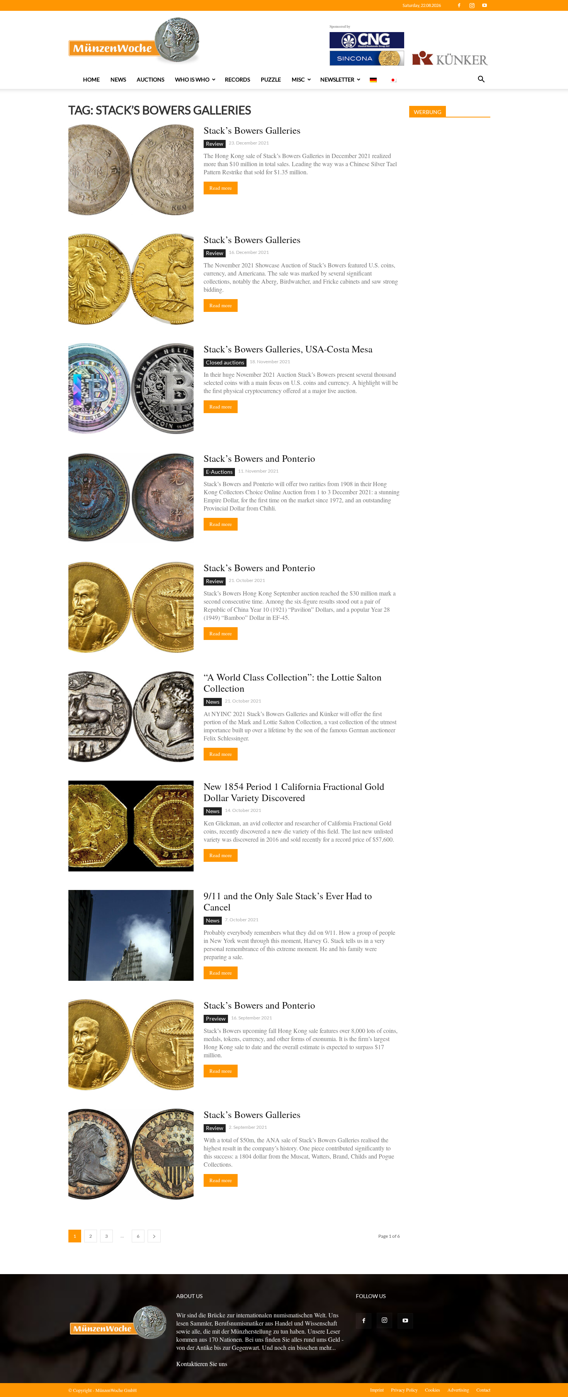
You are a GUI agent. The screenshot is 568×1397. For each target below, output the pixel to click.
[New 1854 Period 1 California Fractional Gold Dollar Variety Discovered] (131, 826)
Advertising (458, 1390)
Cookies (432, 1390)
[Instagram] (472, 5)
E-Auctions (219, 471)
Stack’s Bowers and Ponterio (259, 458)
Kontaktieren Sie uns (201, 1364)
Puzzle (271, 79)
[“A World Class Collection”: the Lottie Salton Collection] (131, 716)
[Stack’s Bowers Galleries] (131, 169)
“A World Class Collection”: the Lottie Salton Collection (293, 682)
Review (214, 143)
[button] (481, 80)
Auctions (150, 79)
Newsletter (337, 79)
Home (91, 79)
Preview (216, 1018)
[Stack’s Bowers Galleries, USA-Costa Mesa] (131, 388)
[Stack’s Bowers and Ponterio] (131, 498)
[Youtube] (484, 5)
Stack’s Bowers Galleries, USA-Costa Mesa (288, 348)
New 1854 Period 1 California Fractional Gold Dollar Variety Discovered (294, 792)
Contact (483, 1390)
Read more (220, 187)
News (118, 79)
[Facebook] (459, 5)
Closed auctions (225, 362)
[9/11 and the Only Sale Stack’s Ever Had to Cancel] (131, 935)
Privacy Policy (404, 1390)
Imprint (377, 1390)
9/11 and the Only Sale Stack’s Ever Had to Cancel (288, 901)
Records (237, 79)
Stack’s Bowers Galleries (252, 130)
